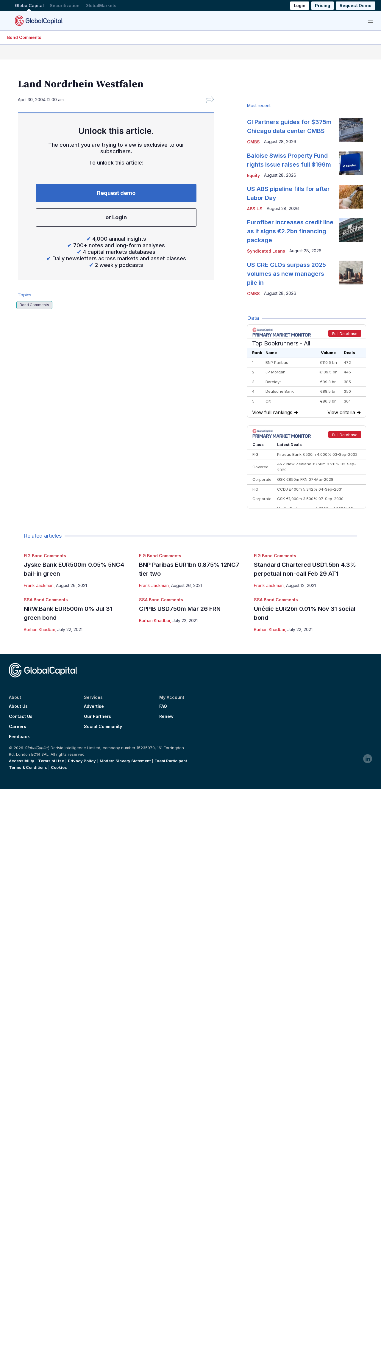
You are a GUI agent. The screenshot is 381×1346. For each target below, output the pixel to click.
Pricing (322, 5)
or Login (116, 217)
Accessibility (21, 760)
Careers (17, 726)
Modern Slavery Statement (125, 760)
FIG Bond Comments (45, 555)
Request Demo (355, 5)
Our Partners (97, 716)
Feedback (19, 737)
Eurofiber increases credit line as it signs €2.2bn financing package (290, 231)
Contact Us (20, 716)
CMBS (253, 141)
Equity (253, 175)
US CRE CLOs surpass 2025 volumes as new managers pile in (286, 273)
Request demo (116, 193)
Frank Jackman (39, 585)
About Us (18, 706)
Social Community (103, 726)
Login (299, 5)
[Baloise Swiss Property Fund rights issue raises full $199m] (351, 163)
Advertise (94, 706)
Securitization (64, 5)
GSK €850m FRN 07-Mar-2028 (305, 479)
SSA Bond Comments (46, 599)
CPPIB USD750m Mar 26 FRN (180, 608)
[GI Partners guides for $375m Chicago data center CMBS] (351, 130)
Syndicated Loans (266, 250)
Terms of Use (51, 760)
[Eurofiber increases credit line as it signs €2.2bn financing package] (351, 230)
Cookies (59, 767)
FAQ (163, 706)
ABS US (255, 208)
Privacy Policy (82, 760)
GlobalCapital (29, 5)
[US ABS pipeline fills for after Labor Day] (351, 197)
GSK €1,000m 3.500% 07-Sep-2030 (310, 498)
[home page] (39, 20)
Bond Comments (24, 37)
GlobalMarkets (100, 5)
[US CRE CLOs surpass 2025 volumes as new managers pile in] (351, 272)
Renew (166, 716)
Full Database (344, 333)
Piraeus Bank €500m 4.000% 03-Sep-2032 (317, 454)
